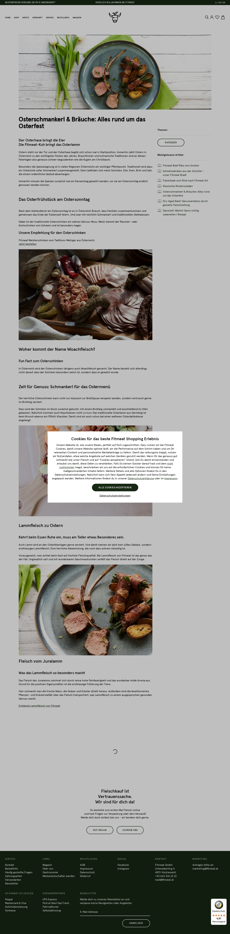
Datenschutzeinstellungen (115, 495)
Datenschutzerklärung (141, 478)
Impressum (170, 478)
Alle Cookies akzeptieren (115, 487)
